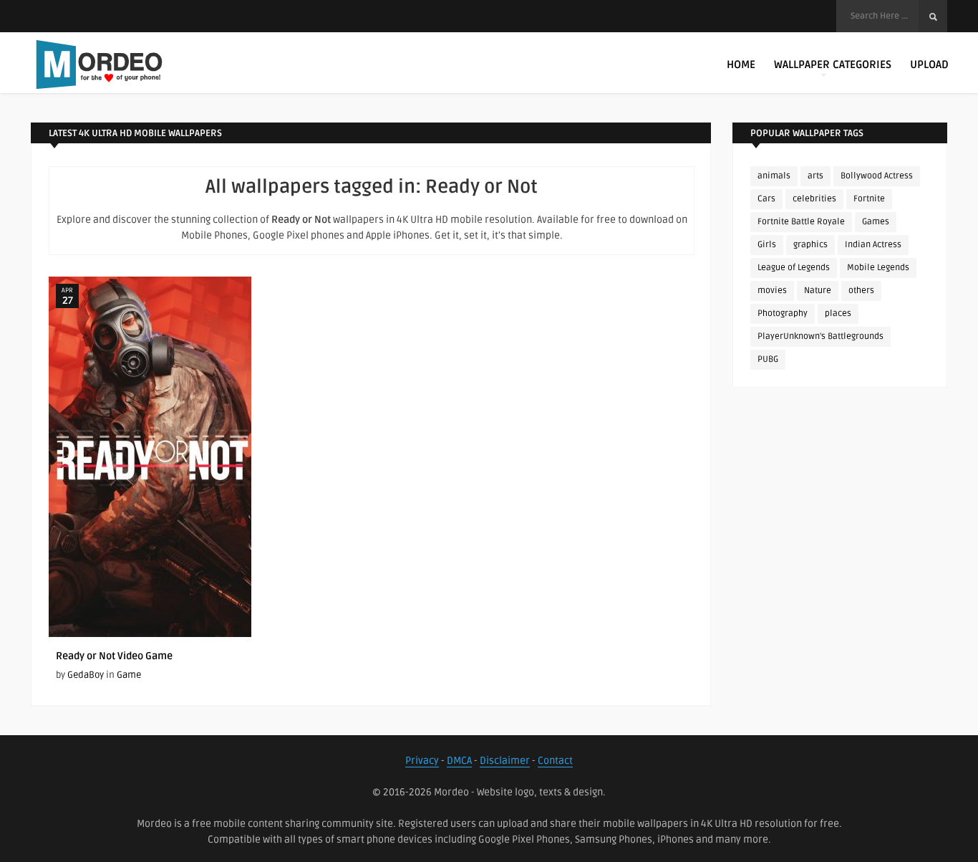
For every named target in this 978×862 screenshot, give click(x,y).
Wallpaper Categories (832, 64)
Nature (817, 290)
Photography (782, 313)
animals (773, 176)
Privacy (422, 761)
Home (741, 64)
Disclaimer (505, 761)
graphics (810, 244)
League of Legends (793, 267)
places (838, 313)
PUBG (767, 359)
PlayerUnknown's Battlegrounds (820, 336)
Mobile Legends (878, 267)
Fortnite (869, 198)
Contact (555, 761)
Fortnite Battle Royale (801, 221)
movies (772, 290)
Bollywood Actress (877, 176)
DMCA (459, 761)
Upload (929, 64)
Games (875, 221)
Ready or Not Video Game (114, 656)
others (861, 290)
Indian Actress (873, 244)
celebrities (814, 198)
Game (129, 675)
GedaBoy (85, 675)
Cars (766, 198)
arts (815, 176)
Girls (766, 244)
